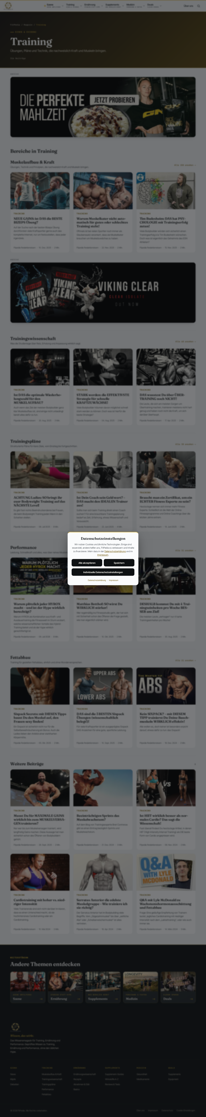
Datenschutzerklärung (115, 551)
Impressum (102, 554)
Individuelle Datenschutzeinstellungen (103, 572)
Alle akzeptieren (87, 562)
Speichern (119, 562)
